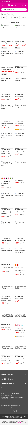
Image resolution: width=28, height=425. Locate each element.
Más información (21, 422)
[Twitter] (14, 411)
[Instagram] (16, 411)
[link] (7, 36)
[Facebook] (11, 411)
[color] (2, 178)
